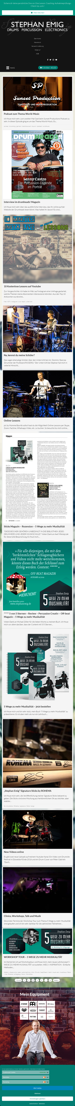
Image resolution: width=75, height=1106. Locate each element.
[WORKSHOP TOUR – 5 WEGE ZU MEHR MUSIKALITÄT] (37, 952)
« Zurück (18, 980)
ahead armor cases (15, 972)
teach (23, 301)
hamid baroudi (26, 126)
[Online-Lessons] (37, 400)
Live (19, 301)
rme (6, 974)
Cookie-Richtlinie (33, 1103)
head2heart (43, 972)
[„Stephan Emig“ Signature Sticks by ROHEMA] (37, 763)
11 (50, 980)
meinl (50, 972)
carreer (6, 126)
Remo (69, 972)
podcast (39, 126)
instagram (14, 301)
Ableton (6, 972)
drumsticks (9, 806)
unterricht (29, 301)
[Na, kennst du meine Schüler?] (37, 337)
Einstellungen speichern (37, 1099)
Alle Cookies (37, 1088)
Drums (37, 972)
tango (32, 806)
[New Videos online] (37, 837)
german (19, 126)
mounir (34, 126)
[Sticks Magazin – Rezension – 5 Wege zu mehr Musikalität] (37, 486)
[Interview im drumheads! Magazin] (37, 171)
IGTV (8, 301)
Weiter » (56, 980)
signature (22, 806)
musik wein (56, 972)
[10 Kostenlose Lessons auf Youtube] (37, 259)
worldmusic (46, 126)
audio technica (26, 972)
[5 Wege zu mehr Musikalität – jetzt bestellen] (37, 673)
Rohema (16, 806)
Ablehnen (37, 1093)
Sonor (23, 974)
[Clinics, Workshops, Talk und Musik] (37, 896)
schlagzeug (17, 974)
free (5, 301)
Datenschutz (42, 1103)
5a (4, 806)
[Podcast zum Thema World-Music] (37, 102)
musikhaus (63, 972)
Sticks (28, 806)
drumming (12, 126)
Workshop (29, 974)
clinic (32, 972)
